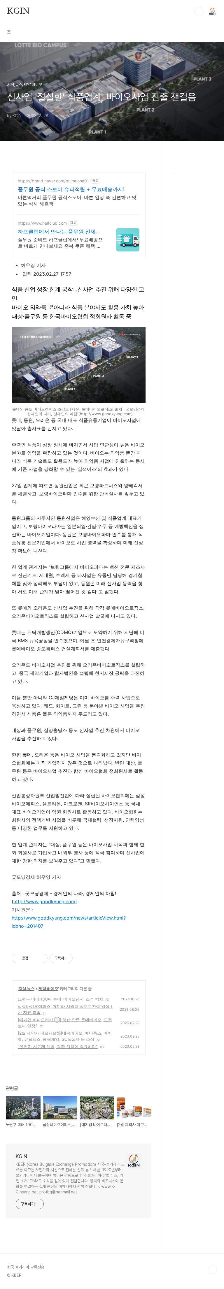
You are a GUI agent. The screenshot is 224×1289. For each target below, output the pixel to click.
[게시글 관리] (41, 958)
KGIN (18, 11)
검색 (199, 11)
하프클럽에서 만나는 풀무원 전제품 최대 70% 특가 (59, 231)
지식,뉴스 (26, 988)
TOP (212, 1269)
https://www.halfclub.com (42, 223)
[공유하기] (33, 958)
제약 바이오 (48, 988)
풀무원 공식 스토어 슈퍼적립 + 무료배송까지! (71, 189)
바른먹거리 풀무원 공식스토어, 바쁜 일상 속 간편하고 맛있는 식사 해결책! (77, 200)
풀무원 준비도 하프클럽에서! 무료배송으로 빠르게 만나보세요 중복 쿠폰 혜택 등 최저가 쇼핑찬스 (60, 243)
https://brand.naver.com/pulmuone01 (53, 180)
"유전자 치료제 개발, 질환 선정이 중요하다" (58, 1046)
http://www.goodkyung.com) (45, 901)
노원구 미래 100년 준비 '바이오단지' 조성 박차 (60, 998)
